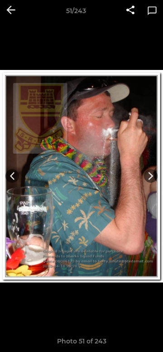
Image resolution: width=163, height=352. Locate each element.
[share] (130, 11)
